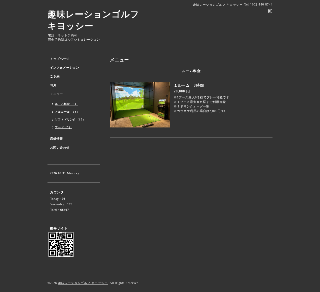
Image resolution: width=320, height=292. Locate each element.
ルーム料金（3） (66, 103)
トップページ (60, 59)
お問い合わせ (60, 147)
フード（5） (63, 127)
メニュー (56, 94)
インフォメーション (64, 67)
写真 (53, 85)
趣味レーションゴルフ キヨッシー (83, 283)
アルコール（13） (67, 111)
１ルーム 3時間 (189, 85)
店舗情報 (56, 138)
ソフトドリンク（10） (70, 119)
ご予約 (55, 76)
